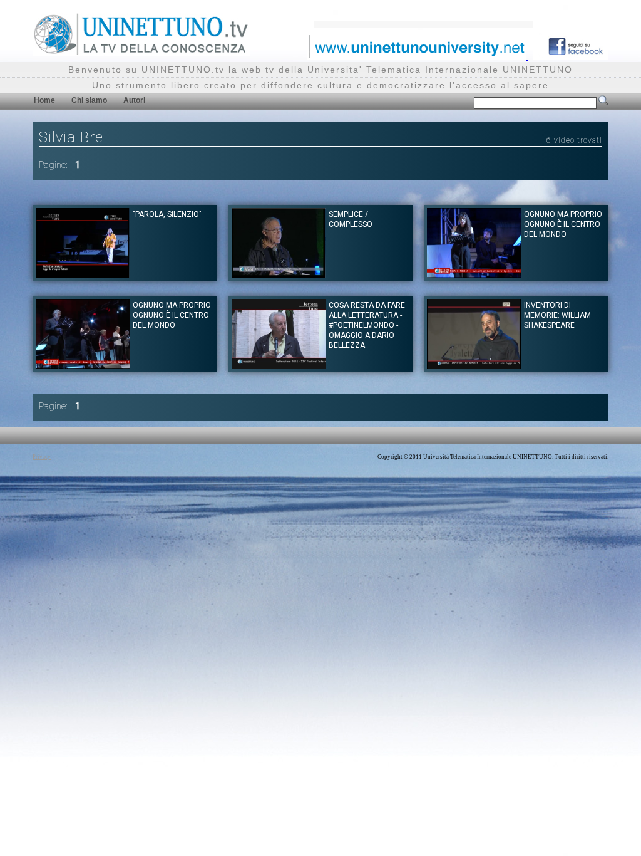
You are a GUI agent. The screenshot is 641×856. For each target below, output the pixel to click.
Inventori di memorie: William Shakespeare (557, 315)
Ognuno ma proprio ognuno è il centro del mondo (563, 224)
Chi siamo (89, 100)
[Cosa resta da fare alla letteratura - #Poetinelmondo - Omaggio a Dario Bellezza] (279, 365)
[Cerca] (603, 102)
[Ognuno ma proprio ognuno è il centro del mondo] (474, 274)
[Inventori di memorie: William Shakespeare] (474, 365)
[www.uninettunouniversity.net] (417, 56)
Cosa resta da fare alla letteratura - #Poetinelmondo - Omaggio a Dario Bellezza (367, 325)
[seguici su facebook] (570, 56)
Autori (134, 100)
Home (44, 100)
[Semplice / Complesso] (279, 274)
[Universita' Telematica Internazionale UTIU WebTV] (141, 53)
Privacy (42, 457)
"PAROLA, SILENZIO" (167, 214)
